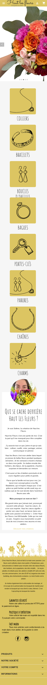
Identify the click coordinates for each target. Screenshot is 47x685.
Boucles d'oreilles (23, 194)
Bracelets (23, 154)
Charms (23, 373)
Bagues (23, 227)
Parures (22, 300)
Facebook (17, 638)
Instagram (26, 638)
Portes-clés (22, 264)
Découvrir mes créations (23, 529)
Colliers (23, 118)
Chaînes (23, 336)
